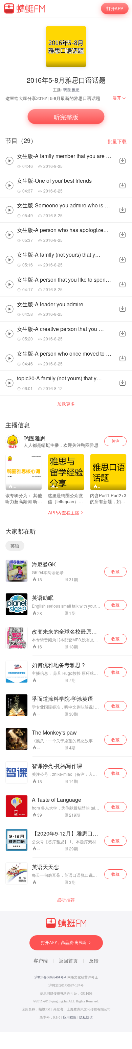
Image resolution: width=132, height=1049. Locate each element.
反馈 (93, 961)
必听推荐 (66, 900)
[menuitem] (119, 98)
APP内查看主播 (63, 512)
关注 (115, 441)
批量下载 (117, 141)
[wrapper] (66, 524)
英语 (14, 545)
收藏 (115, 571)
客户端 (41, 961)
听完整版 (66, 116)
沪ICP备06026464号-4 (50, 977)
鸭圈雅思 (71, 89)
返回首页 (68, 961)
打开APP (114, 8)
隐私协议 (86, 1017)
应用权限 (69, 1017)
